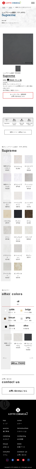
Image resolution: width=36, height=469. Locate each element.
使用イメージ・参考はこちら (18, 132)
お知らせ (6, 445)
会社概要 (21, 437)
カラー (19, 422)
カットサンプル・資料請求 (18, 95)
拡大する (27, 62)
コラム (6, 453)
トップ (5, 422)
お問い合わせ (22, 453)
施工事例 (6, 430)
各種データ (21, 445)
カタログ (6, 437)
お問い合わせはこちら (18, 391)
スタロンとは (22, 430)
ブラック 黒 (15, 80)
